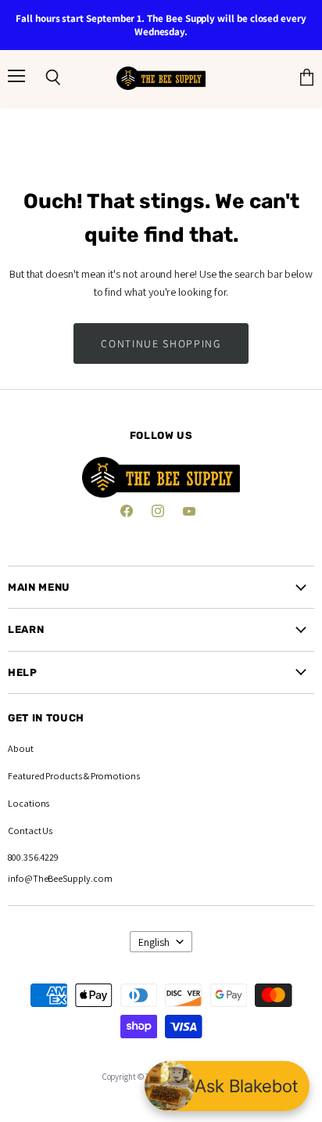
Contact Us (30, 830)
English (154, 942)
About (21, 748)
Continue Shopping (160, 343)
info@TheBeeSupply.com (60, 878)
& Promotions (111, 776)
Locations (28, 803)
